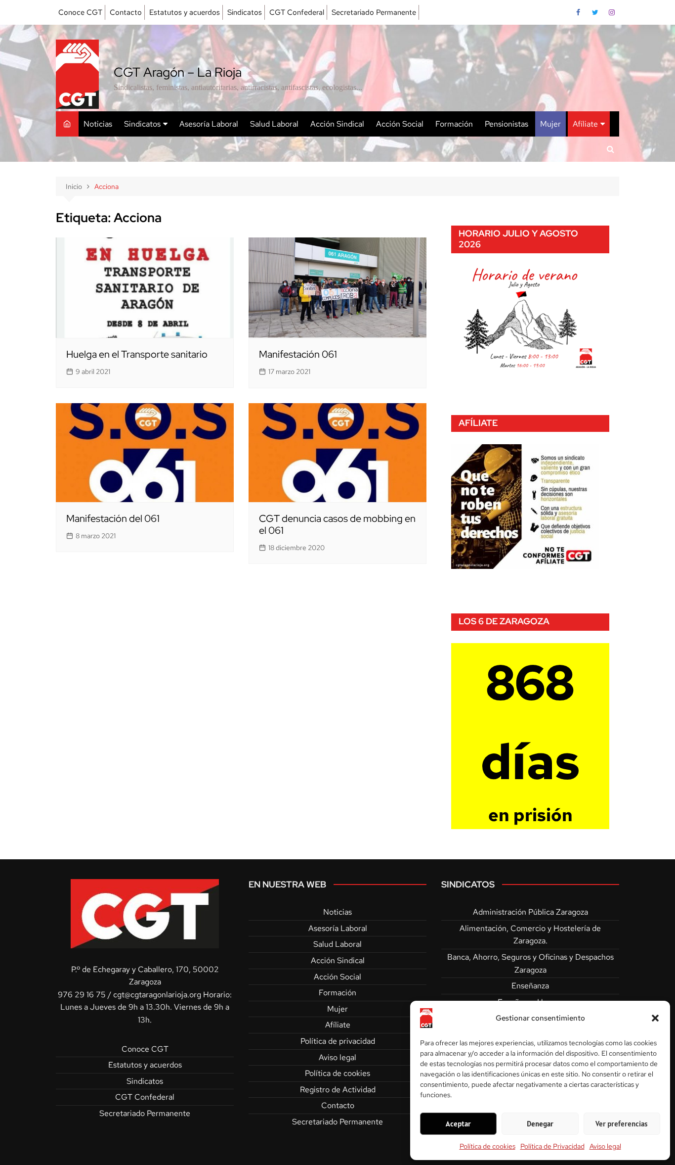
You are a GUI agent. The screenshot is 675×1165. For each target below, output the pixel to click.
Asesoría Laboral (208, 124)
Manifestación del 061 (113, 518)
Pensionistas (506, 124)
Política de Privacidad (552, 1146)
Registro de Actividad (338, 1089)
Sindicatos (244, 12)
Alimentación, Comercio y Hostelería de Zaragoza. (530, 934)
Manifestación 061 (298, 354)
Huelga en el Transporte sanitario (137, 354)
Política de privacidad (337, 1041)
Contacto (126, 12)
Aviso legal (605, 1146)
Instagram (611, 12)
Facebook (578, 12)
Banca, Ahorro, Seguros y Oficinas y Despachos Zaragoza (530, 963)
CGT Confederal (296, 12)
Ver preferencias (621, 1123)
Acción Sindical (337, 124)
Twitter (595, 12)
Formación (454, 124)
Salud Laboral (274, 124)
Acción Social (399, 124)
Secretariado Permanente (374, 12)
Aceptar (458, 1123)
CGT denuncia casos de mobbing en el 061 (337, 524)
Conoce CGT (80, 12)
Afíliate (585, 124)
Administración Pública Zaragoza (530, 912)
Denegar (540, 1123)
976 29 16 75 (82, 994)
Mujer (550, 124)
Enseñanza (530, 985)
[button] (655, 1018)
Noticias (98, 124)
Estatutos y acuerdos (184, 12)
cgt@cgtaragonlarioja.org (157, 994)
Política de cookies (487, 1146)
